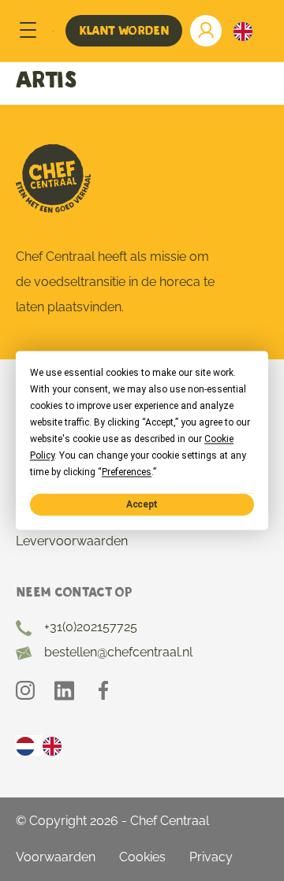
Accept (141, 504)
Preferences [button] (126, 472)
